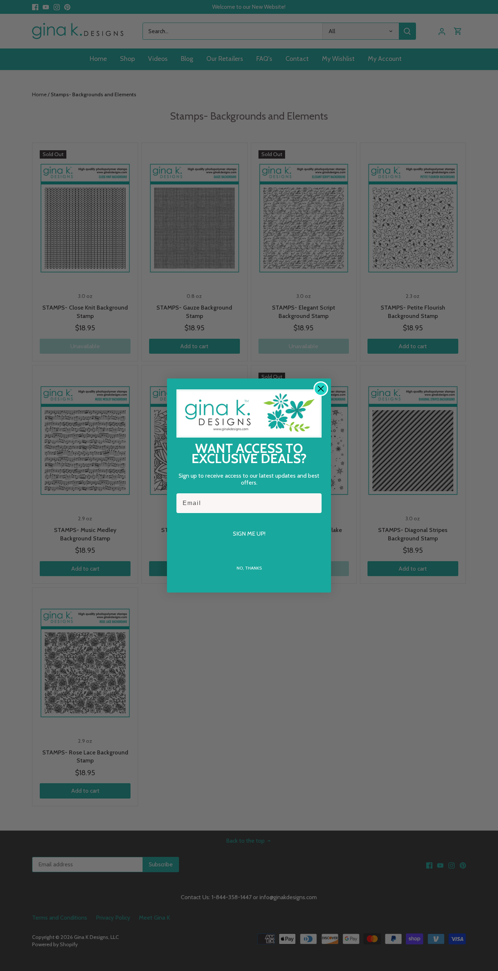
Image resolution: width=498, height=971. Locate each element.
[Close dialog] (320, 388)
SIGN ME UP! (249, 533)
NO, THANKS (249, 568)
